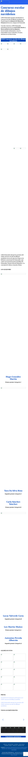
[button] (3, 720)
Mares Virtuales (14, 754)
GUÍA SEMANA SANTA (22, 747)
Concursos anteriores (13, 737)
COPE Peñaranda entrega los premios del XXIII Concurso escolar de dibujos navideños (12, 704)
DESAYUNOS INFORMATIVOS (11, 747)
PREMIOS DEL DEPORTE (7, 748)
